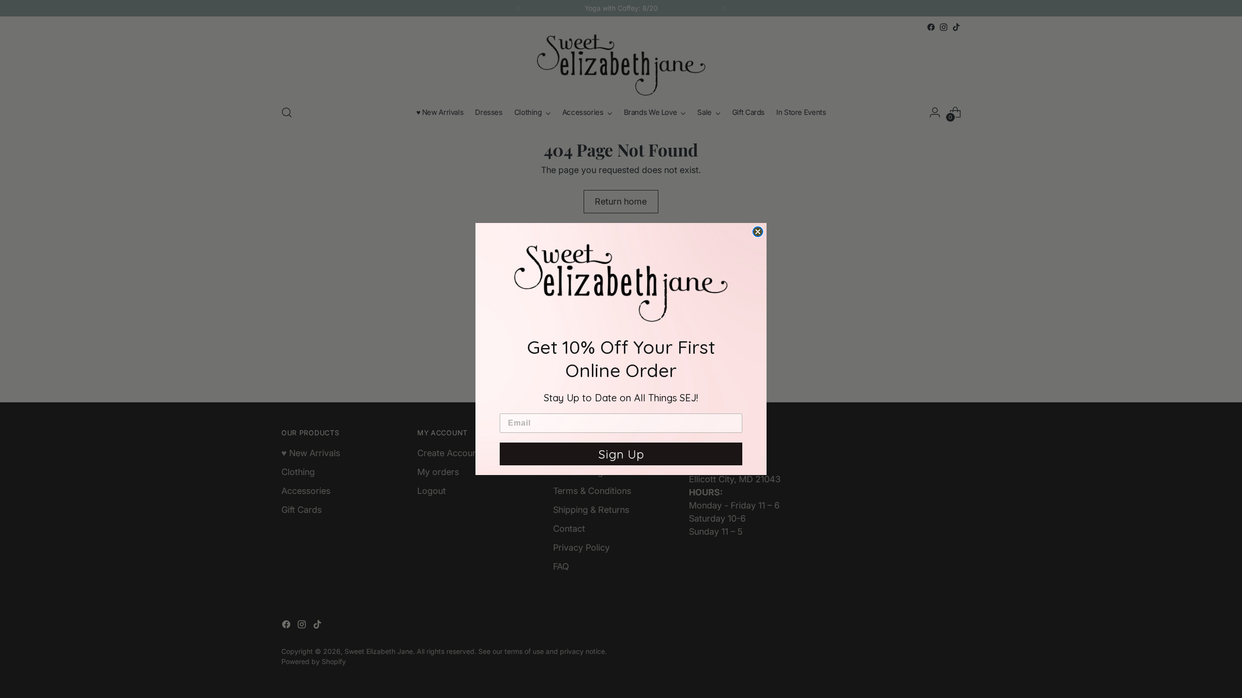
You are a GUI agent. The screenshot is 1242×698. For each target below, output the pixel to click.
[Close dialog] (758, 232)
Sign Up (621, 453)
